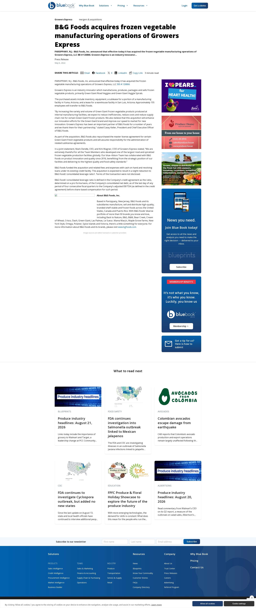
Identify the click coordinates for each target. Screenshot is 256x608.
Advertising (169, 582)
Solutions (104, 5)
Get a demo (200, 5)
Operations (82, 582)
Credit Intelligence (55, 573)
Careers (167, 578)
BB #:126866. (123, 84)
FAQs (135, 582)
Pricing (121, 5)
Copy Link (138, 73)
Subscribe (181, 266)
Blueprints (64, 411)
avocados (163, 411)
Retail (109, 582)
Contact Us (197, 567)
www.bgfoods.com (127, 227)
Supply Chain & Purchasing (88, 578)
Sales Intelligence (55, 568)
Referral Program (171, 587)
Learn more (156, 604)
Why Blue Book (86, 5)
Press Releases (170, 573)
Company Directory (141, 587)
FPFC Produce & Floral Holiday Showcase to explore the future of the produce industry (127, 499)
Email (87, 73)
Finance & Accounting (86, 573)
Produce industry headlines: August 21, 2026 (75, 422)
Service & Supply (114, 578)
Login (184, 5)
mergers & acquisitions (90, 19)
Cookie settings (239, 604)
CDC (60, 485)
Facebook (100, 73)
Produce (111, 568)
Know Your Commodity (143, 573)
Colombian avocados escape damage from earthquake (174, 422)
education (114, 485)
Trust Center (169, 568)
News (135, 563)
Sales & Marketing (85, 568)
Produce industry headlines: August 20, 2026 (175, 496)
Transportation (113, 573)
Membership (179, 326)
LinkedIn (122, 73)
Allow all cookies (207, 604)
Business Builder (55, 587)
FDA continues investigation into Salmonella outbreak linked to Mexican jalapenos (124, 427)
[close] (252, 597)
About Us (168, 563)
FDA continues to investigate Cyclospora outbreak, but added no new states (76, 499)
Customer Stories (140, 578)
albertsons (164, 485)
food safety (115, 411)
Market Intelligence (56, 582)
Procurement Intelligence (59, 578)
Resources (138, 5)
